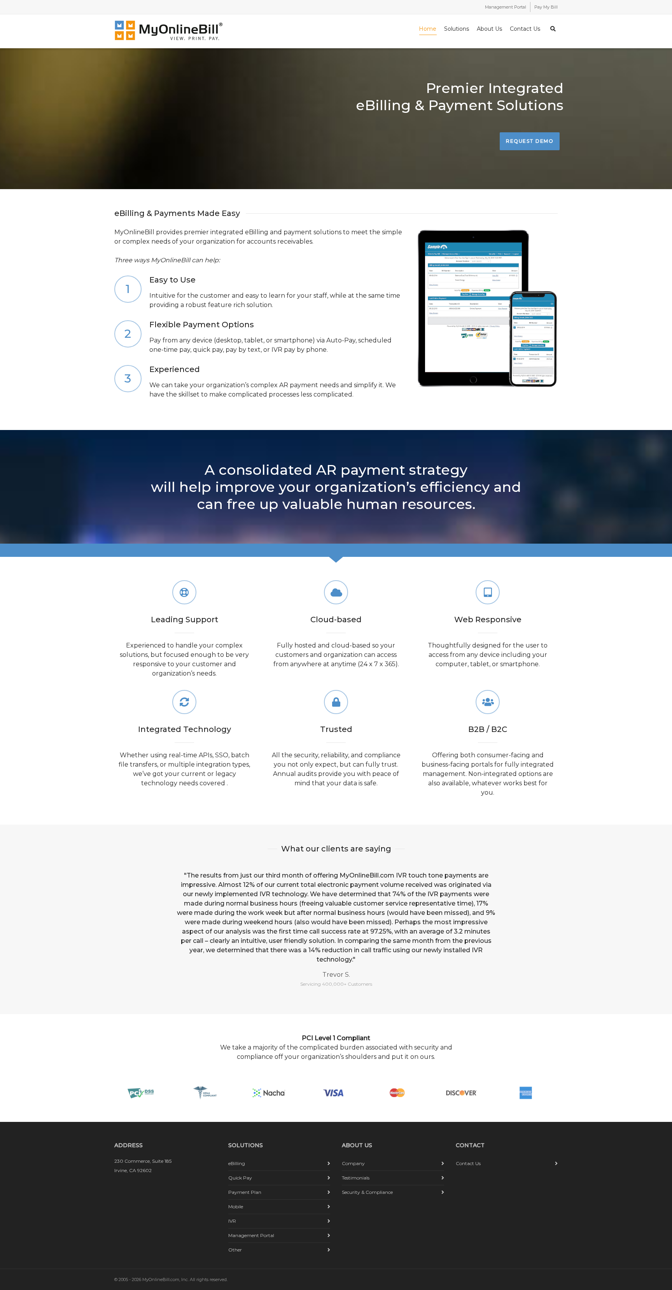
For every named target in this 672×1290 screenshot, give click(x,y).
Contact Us (525, 28)
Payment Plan (244, 1192)
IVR (232, 1221)
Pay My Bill (546, 7)
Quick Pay (240, 1178)
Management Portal (505, 7)
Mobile (235, 1206)
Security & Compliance (367, 1192)
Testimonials (355, 1178)
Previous (123, 919)
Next (548, 919)
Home (427, 28)
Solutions (456, 28)
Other (235, 1250)
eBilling (236, 1163)
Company (353, 1163)
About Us (489, 28)
